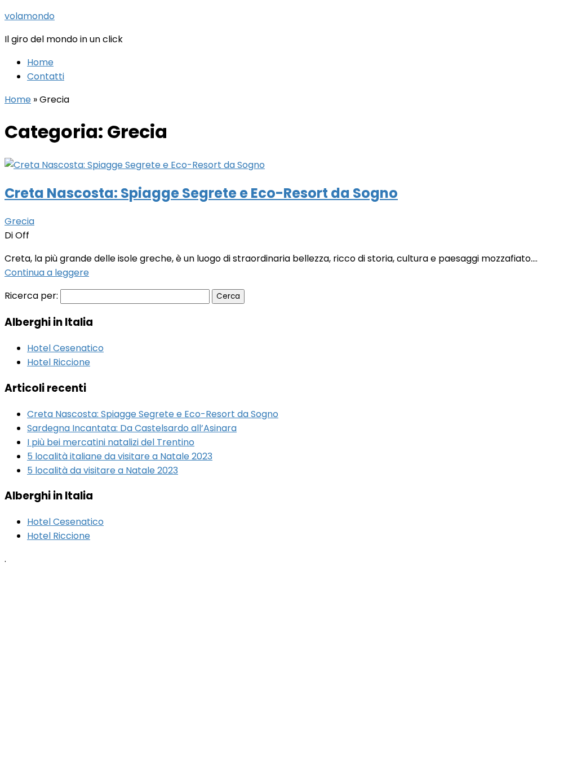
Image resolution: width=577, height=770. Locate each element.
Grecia (19, 221)
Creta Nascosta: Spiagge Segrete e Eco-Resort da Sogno (201, 193)
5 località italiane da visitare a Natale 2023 (119, 456)
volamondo (30, 16)
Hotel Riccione (58, 362)
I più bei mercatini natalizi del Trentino (110, 442)
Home (40, 62)
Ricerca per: (31, 295)
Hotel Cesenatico (65, 348)
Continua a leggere (47, 272)
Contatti (45, 76)
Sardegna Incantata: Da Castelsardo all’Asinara (132, 428)
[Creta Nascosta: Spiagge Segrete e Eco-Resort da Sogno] (135, 164)
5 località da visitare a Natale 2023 (102, 470)
